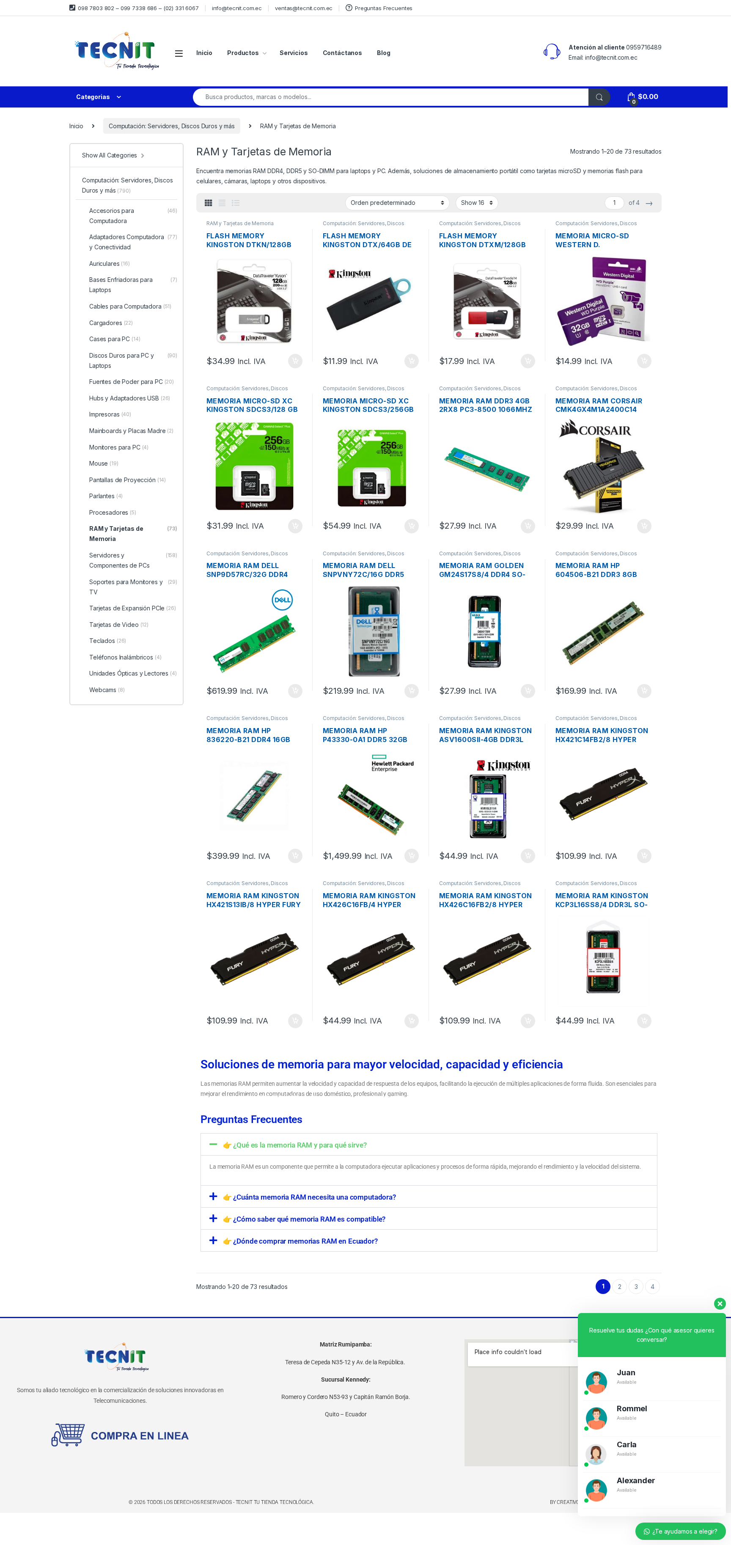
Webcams (107, 689)
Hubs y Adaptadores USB (129, 398)
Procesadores (112, 512)
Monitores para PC (118, 447)
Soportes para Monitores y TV (133, 587)
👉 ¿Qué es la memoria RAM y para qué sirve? (295, 1145)
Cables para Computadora (130, 306)
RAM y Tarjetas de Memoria (240, 223)
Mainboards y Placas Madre (131, 430)
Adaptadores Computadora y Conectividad (133, 242)
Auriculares (109, 263)
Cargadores (111, 322)
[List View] (235, 203)
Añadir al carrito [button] (293, 361)
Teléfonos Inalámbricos (125, 657)
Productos (243, 52)
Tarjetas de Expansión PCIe (132, 608)
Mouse (103, 463)
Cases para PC (114, 338)
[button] (429, 1144)
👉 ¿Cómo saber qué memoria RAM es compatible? (304, 1219)
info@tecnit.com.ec (237, 8)
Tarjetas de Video (118, 624)
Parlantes (106, 495)
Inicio (204, 52)
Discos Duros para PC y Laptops (133, 360)
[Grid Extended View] (222, 203)
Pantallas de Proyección (127, 479)
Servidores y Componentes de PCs (133, 560)
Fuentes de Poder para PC (131, 381)
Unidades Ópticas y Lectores (133, 673)
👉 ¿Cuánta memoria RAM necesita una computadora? (309, 1197)
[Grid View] (208, 203)
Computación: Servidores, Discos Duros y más (172, 126)
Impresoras (110, 414)
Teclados (107, 640)
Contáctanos (342, 52)
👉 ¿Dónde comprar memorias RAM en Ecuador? (300, 1241)
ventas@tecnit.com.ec (304, 8)
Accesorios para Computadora (133, 215)
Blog (383, 52)
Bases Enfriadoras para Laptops (133, 284)
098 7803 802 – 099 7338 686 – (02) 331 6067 (138, 8)
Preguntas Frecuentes (383, 8)
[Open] (179, 53)
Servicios (294, 52)
